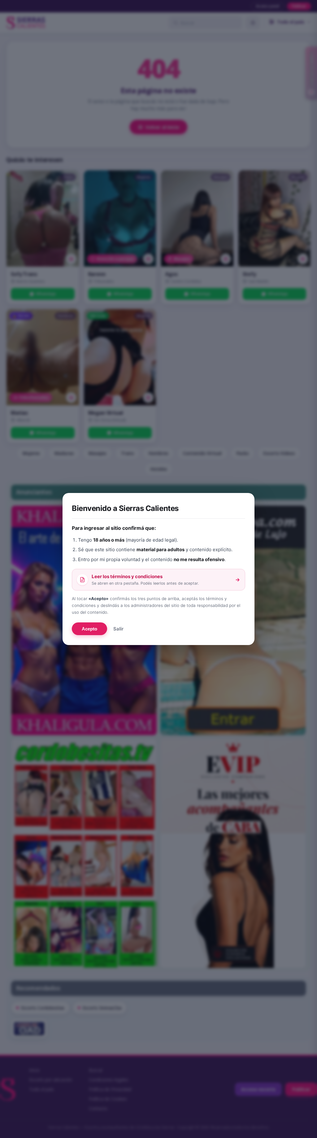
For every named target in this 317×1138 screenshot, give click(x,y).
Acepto (89, 628)
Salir (118, 629)
